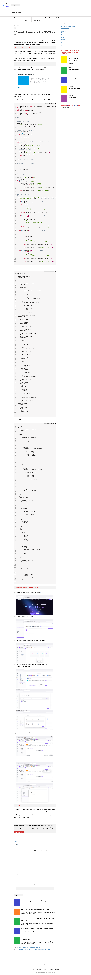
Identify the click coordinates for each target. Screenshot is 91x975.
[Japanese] (73, 105)
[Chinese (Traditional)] (63, 105)
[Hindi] (71, 105)
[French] (68, 105)
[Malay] (76, 105)
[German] (69, 105)
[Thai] (77, 105)
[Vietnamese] (79, 105)
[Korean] (74, 105)
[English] (65, 105)
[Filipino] (66, 105)
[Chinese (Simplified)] (61, 105)
